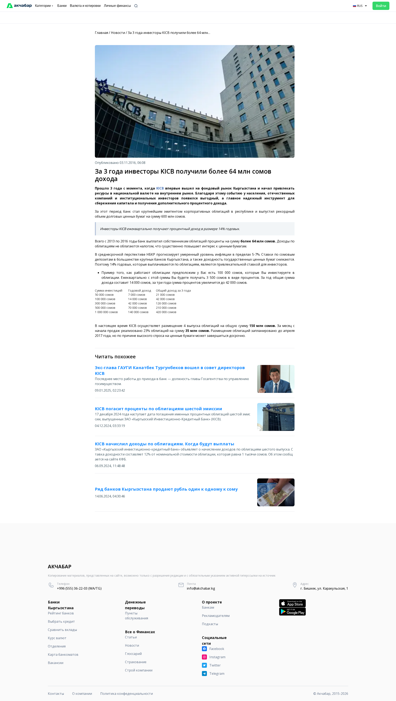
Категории (43, 5)
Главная (101, 32)
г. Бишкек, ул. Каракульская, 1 (324, 588)
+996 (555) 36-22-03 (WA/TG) (79, 588)
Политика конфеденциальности (126, 693)
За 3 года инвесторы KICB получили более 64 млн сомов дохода (179, 32)
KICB (160, 188)
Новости (118, 32)
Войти (381, 6)
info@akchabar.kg (201, 588)
